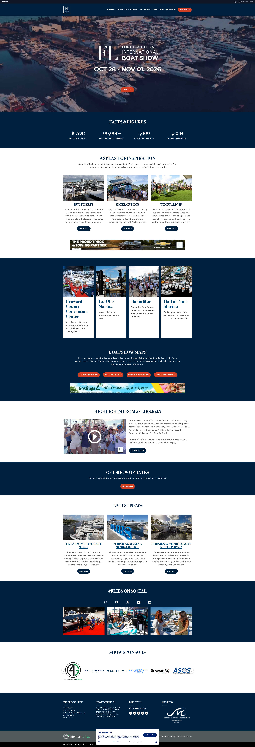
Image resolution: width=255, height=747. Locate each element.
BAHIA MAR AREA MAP (113, 375)
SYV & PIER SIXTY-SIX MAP (166, 375)
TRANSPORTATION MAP (88, 375)
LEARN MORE (171, 229)
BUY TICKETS (185, 10)
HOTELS (133, 10)
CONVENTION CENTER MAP (138, 375)
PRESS (154, 10)
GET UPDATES (127, 486)
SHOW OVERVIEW (137, 451)
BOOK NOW (127, 229)
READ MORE (83, 571)
